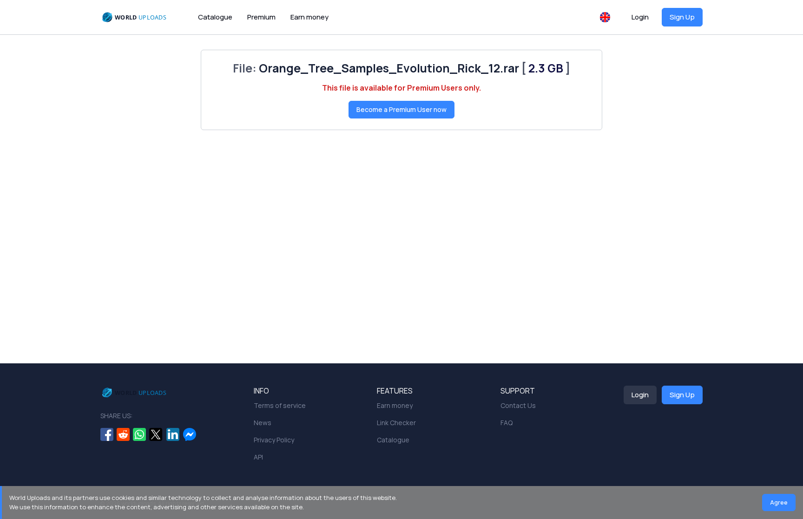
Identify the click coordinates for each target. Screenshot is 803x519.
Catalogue (215, 17)
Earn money (309, 17)
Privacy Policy (274, 439)
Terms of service (280, 405)
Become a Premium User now (401, 109)
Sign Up (682, 17)
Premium (261, 17)
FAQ (506, 422)
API (258, 457)
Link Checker (396, 422)
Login (640, 17)
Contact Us (518, 405)
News (262, 422)
